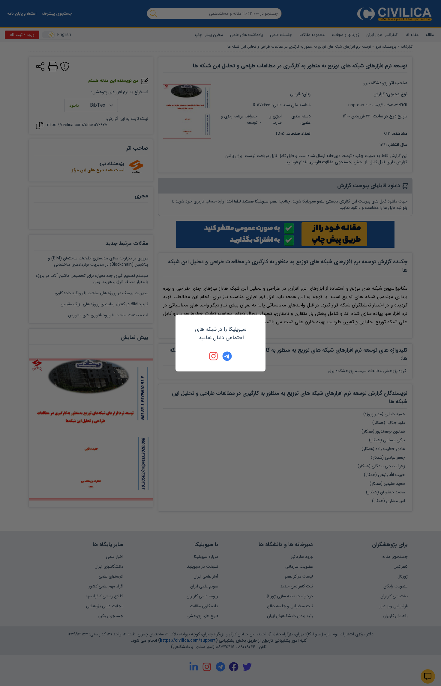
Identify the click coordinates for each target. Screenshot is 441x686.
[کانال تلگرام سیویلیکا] (227, 356)
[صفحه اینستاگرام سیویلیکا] (214, 356)
